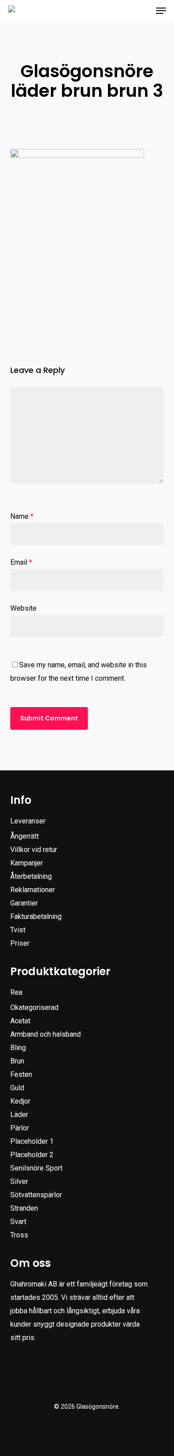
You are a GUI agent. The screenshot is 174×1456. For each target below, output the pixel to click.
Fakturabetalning (36, 916)
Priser (19, 943)
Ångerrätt (24, 836)
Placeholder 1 (32, 1141)
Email (21, 562)
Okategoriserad (34, 1007)
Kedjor (20, 1101)
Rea (16, 992)
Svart (18, 1221)
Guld (17, 1088)
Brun (17, 1061)
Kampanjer (26, 863)
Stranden (24, 1208)
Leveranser (28, 821)
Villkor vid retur (33, 849)
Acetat (20, 1021)
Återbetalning (31, 876)
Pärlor (19, 1128)
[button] (161, 10)
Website (23, 608)
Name (21, 516)
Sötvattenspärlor (36, 1195)
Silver (19, 1181)
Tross (19, 1235)
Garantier (24, 903)
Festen (21, 1074)
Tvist (17, 930)
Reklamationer (32, 889)
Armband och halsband (45, 1034)
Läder (19, 1114)
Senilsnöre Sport (36, 1168)
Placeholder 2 (32, 1154)
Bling (18, 1047)
